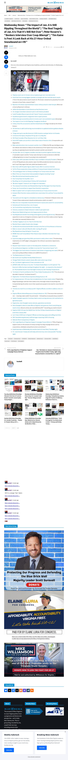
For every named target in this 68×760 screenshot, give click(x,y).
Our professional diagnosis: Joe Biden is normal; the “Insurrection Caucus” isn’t (35, 248)
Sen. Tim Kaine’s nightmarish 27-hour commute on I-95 (28, 262)
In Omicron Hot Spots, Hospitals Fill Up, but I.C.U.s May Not (29, 135)
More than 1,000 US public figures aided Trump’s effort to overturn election (34, 167)
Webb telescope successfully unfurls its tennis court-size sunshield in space (34, 119)
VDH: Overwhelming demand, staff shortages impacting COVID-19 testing (33, 317)
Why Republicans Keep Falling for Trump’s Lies (26, 231)
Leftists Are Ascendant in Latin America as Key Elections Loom (30, 109)
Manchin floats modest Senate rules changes (25, 224)
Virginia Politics (33, 21)
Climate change (9, 18)
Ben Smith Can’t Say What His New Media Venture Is (27, 257)
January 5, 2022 (13, 48)
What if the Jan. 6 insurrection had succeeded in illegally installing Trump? (34, 174)
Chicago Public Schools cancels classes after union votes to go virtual (32, 260)
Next (13, 428)
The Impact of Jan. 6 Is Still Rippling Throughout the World (29, 121)
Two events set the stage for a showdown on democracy (28, 198)
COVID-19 (17, 18)
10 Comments (57, 47)
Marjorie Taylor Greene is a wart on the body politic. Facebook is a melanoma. (34, 245)
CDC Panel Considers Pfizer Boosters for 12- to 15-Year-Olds (29, 138)
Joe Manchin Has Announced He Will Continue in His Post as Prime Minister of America (37, 226)
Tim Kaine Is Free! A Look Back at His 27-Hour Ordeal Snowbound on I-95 (33, 272)
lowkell (11, 46)
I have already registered (34, 757)
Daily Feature (24, 18)
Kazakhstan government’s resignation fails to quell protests (30, 116)
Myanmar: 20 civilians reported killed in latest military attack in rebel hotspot (35, 104)
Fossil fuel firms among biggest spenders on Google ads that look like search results (36, 97)
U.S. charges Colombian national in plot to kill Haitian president (31, 112)
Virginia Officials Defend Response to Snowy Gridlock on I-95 (29, 293)
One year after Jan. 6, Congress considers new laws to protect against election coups (36, 152)
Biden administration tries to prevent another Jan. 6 (27, 145)
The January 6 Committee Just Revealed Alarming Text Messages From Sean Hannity (37, 186)
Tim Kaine (25, 21)
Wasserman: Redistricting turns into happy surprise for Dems (30, 212)
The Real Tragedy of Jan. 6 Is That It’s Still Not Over (27, 222)
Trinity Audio (27, 55)
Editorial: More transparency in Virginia (24, 320)
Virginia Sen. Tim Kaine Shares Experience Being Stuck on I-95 (30, 276)
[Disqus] (34, 455)
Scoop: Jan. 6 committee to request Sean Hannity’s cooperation (31, 188)
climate (10, 338)
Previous (8, 428)
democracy (40, 338)
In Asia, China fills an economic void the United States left (29, 123)
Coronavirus (17, 338)
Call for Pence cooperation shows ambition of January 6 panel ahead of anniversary (36, 169)
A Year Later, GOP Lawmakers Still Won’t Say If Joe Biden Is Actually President (34, 159)
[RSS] (32, 690)
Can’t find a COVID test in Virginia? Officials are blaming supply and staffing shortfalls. (37, 315)
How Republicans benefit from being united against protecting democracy (34, 214)
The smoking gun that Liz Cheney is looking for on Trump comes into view (33, 171)
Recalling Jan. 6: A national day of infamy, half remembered (29, 181)
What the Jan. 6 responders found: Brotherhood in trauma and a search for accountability (38, 202)
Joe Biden (7, 21)
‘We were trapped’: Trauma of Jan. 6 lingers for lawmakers (29, 183)
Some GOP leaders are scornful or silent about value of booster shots (32, 140)
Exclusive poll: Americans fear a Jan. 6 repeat (25, 205)
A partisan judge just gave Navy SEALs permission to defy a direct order (32, 238)
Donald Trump (43, 18)
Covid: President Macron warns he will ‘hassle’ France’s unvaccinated (32, 114)
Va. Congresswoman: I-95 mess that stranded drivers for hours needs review (34, 279)
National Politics (16, 21)
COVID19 (24, 338)
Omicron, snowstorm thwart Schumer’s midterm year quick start (31, 210)
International (52, 18)
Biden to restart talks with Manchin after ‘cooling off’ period (29, 229)
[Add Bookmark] (6, 73)
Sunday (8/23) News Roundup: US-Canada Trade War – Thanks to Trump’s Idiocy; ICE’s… (13, 420)
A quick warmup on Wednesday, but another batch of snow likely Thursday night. (35, 329)
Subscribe (9, 750)
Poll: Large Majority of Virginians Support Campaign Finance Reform (32, 322)
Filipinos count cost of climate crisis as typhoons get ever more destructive (34, 95)
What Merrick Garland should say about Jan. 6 (25, 176)
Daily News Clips (34, 18)
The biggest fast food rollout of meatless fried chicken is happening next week (35, 250)
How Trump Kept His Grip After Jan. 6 (23, 179)
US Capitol (20, 341)
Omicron (7, 341)
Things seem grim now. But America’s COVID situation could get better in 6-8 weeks (36, 133)
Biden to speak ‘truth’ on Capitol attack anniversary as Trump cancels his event (35, 190)
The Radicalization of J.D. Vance (22, 255)
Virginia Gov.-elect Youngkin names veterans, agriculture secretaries (32, 303)
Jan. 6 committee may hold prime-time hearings (26, 207)
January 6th (48, 338)
